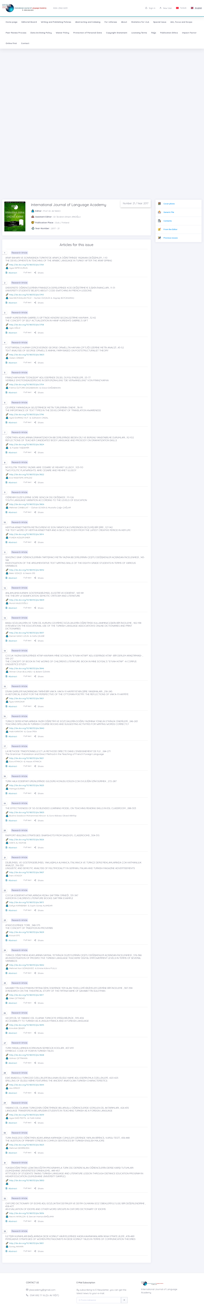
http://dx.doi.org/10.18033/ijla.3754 (26, 384)
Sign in (151, 8)
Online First (11, 43)
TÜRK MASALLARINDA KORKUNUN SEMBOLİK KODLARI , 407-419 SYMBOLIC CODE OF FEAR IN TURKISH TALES (39, 1049)
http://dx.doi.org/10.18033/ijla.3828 (26, 1055)
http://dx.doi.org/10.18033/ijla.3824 (26, 444)
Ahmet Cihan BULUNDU (20, 671)
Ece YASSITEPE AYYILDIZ (20, 477)
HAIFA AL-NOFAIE (17, 842)
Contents (168, 221)
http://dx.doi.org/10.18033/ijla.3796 (26, 414)
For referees (111, 22)
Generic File (169, 212)
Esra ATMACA (16, 761)
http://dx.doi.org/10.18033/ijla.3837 (26, 632)
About (124, 22)
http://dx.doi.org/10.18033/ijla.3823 (26, 1144)
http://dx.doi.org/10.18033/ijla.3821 (26, 758)
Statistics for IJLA (140, 22)
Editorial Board (29, 22)
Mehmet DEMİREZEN (19, 1148)
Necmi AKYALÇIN (17, 1216)
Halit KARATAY (16, 731)
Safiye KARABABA (18, 905)
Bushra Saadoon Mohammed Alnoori (27, 815)
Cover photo (169, 204)
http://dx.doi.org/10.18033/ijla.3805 (26, 812)
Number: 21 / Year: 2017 (135, 203)
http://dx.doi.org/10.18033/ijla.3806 (26, 504)
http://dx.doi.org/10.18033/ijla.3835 (26, 1025)
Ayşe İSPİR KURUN (18, 268)
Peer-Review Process (16, 32)
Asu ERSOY (14, 1088)
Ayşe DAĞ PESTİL (17, 1118)
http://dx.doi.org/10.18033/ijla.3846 (26, 668)
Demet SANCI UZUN (19, 636)
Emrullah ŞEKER (17, 1028)
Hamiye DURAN (17, 788)
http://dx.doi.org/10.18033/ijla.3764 (26, 264)
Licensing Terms (139, 32)
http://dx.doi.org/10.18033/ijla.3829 (26, 932)
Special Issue (159, 22)
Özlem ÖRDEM (16, 358)
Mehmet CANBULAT (19, 507)
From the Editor (170, 229)
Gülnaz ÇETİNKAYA (18, 1058)
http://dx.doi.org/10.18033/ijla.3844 (26, 1084)
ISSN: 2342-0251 (60, 8)
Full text (27, 272)
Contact (25, 43)
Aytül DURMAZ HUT (18, 417)
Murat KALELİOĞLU (18, 603)
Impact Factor (189, 32)
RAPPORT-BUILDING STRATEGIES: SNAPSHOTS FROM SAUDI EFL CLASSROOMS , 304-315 (52, 835)
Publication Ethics (169, 32)
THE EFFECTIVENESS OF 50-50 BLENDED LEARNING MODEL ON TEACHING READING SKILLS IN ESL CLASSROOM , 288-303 (70, 808)
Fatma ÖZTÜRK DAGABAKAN (23, 387)
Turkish (183, 8)
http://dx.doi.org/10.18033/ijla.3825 (26, 785)
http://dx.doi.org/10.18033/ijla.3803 (26, 354)
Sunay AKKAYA (16, 1246)
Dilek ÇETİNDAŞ (17, 998)
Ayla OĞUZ (14, 328)
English (198, 8)
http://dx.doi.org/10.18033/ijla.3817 (26, 995)
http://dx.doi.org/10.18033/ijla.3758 (26, 324)
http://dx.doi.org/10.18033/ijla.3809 (26, 600)
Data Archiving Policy (41, 32)
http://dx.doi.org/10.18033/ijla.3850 (26, 1180)
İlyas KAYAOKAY (17, 701)
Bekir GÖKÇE (15, 573)
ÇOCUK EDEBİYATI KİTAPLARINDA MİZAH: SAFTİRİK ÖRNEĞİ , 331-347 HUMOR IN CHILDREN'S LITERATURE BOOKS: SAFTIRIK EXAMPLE (41, 897)
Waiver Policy (62, 32)
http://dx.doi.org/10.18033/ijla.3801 (26, 698)
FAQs (153, 32)
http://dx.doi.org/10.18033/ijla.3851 (26, 1243)
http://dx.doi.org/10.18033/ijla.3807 (26, 872)
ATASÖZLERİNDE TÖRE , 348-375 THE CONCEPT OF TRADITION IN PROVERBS (29, 926)
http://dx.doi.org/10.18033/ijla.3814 (26, 534)
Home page (11, 22)
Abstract (13, 272)
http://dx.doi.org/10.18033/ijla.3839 (26, 1114)
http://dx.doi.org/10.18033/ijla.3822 (26, 474)
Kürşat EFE (14, 935)
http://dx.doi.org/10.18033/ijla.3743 (26, 294)
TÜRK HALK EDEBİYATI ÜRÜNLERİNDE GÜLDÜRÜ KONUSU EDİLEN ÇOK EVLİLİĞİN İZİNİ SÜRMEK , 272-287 (60, 781)
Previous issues (171, 238)
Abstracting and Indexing (87, 22)
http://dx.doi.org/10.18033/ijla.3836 (26, 1213)
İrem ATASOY (15, 875)
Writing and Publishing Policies (56, 22)
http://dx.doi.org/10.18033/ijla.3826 (26, 839)
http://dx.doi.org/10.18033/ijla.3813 (26, 902)
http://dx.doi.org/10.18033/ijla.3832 (26, 570)
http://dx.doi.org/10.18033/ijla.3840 (26, 728)
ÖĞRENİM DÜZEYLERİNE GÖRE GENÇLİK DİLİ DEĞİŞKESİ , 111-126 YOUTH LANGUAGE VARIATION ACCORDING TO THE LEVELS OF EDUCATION (46, 499)
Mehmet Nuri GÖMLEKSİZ (21, 968)
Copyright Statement (116, 32)
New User (167, 8)
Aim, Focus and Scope (181, 22)
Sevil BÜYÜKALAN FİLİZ (20, 298)
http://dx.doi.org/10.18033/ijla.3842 (26, 965)
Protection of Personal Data (87, 32)
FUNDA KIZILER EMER (19, 537)
